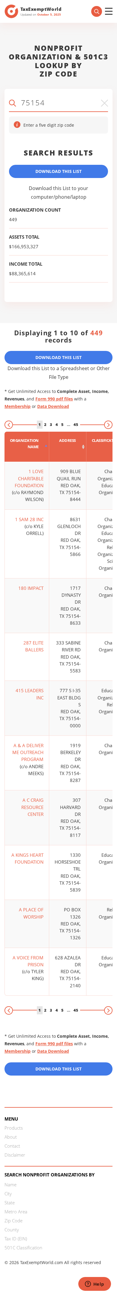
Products (13, 1128)
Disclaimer (14, 1155)
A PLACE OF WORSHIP (31, 913)
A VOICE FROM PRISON (28, 961)
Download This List (58, 171)
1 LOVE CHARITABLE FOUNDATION (29, 478)
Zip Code (13, 1221)
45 (76, 424)
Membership (17, 406)
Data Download (53, 406)
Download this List (58, 1069)
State (9, 1203)
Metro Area (15, 1212)
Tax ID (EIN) (15, 1239)
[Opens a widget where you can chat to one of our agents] (94, 1284)
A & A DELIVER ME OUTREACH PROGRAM (28, 752)
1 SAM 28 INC (29, 519)
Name (10, 1185)
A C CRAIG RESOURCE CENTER (32, 807)
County (11, 1230)
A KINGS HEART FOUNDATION (27, 858)
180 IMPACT (31, 588)
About (10, 1137)
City (8, 1194)
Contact (12, 1146)
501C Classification (23, 1248)
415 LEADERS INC (30, 693)
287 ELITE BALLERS (33, 646)
